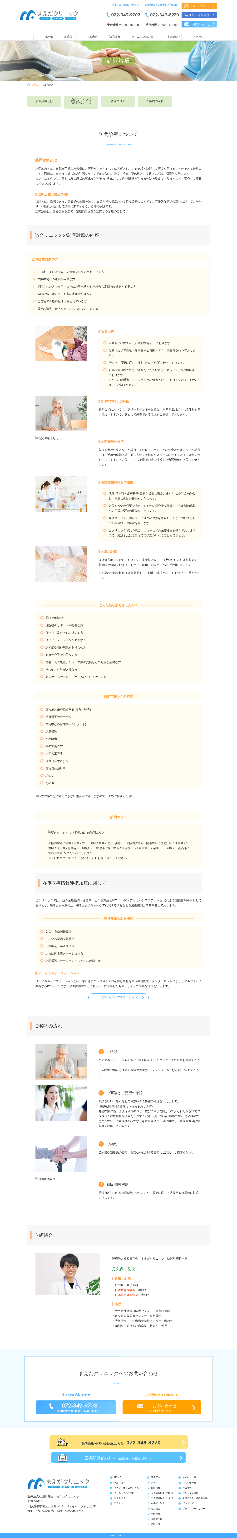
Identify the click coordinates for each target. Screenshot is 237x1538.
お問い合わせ (201, 24)
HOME (49, 36)
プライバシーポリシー (194, 1508)
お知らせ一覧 (189, 1477)
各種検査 (155, 1508)
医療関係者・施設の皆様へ (196, 1498)
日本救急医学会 (125, 1290)
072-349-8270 (164, 15)
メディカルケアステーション (118, 997)
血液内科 (92, 36)
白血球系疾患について (162, 1498)
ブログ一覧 (188, 1503)
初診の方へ (174, 36)
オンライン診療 (199, 15)
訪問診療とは (44, 101)
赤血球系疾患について (162, 1493)
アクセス (198, 36)
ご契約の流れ (155, 101)
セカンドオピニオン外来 (126, 1487)
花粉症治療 (156, 1519)
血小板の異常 (158, 1503)
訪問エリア (118, 101)
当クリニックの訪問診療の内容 (81, 101)
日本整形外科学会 (126, 1295)
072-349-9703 (126, 15)
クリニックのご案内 (144, 36)
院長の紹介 (119, 1498)
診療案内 (69, 36)
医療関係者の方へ (118, 1458)
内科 (153, 1482)
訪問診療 (114, 36)
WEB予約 (199, 6)
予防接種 (155, 1513)
